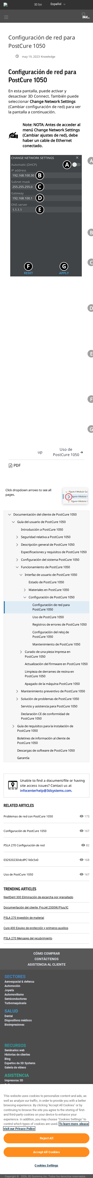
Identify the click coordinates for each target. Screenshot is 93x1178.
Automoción (12, 986)
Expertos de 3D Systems (20, 1063)
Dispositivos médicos (18, 1020)
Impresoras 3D (14, 1080)
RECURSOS (15, 1045)
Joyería (9, 990)
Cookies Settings (46, 1165)
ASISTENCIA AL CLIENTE (47, 964)
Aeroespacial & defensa (19, 981)
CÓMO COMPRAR (46, 953)
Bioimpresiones (14, 1024)
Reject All (46, 1138)
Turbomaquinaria (15, 1003)
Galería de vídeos (15, 1067)
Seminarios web (15, 1050)
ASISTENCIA (17, 1075)
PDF (17, 465)
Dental (9, 1016)
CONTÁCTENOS (47, 959)
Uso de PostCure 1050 (66, 452)
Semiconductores (16, 999)
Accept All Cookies (46, 1152)
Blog (7, 1059)
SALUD (11, 1010)
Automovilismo (14, 994)
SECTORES (15, 976)
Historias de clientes (17, 1054)
